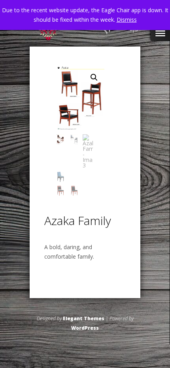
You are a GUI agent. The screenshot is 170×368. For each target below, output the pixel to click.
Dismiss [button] (127, 19)
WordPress (85, 328)
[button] (94, 77)
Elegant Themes (83, 318)
